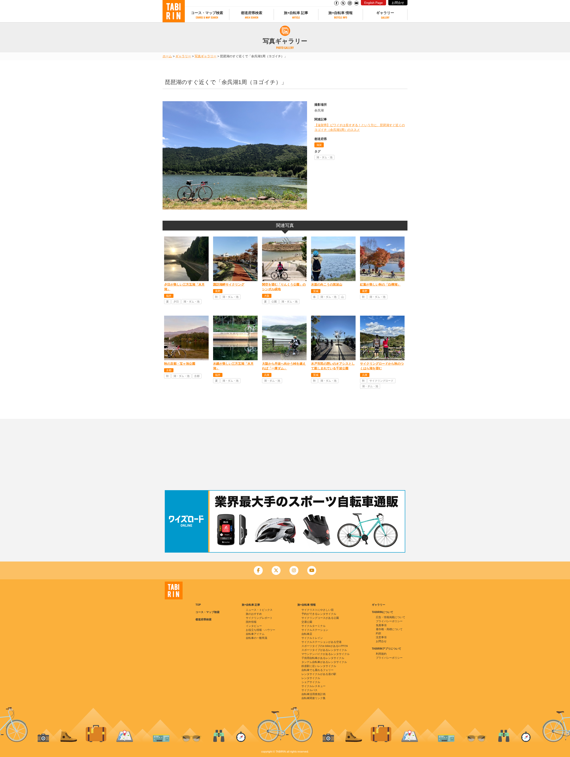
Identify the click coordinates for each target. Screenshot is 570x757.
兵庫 (266, 374)
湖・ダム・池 (324, 157)
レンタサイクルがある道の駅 (318, 674)
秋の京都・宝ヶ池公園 (179, 363)
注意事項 (381, 637)
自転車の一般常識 (256, 638)
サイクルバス (309, 690)
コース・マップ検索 (207, 13)
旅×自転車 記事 (296, 13)
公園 (274, 301)
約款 (378, 633)
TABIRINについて (382, 612)
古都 (197, 376)
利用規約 (381, 653)
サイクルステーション (314, 630)
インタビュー (254, 625)
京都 (168, 370)
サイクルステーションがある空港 (321, 642)
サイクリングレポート (259, 617)
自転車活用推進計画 (313, 694)
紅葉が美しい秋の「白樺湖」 (380, 284)
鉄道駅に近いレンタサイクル (318, 666)
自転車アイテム (255, 634)
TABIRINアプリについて (386, 648)
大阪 (266, 295)
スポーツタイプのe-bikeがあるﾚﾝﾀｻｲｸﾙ (324, 646)
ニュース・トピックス (259, 609)
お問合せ (398, 2)
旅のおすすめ (254, 613)
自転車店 (306, 634)
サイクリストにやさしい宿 (317, 609)
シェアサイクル (310, 682)
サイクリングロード (381, 380)
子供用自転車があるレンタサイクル (322, 658)
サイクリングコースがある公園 (320, 617)
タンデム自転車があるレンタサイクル (324, 662)
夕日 (176, 301)
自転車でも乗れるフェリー (317, 670)
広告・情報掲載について (390, 617)
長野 (217, 291)
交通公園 (306, 621)
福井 (168, 295)
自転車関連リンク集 (313, 698)
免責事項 (381, 625)
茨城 (315, 291)
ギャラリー (385, 13)
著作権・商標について (389, 629)
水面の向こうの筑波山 (326, 284)
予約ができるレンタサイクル (318, 613)
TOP (198, 604)
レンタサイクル (310, 678)
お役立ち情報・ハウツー (260, 630)
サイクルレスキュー (313, 686)
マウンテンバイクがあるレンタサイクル (325, 654)
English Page (373, 2)
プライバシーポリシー (389, 621)
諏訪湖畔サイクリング (228, 284)
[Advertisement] (285, 454)
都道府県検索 (251, 13)
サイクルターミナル (313, 625)
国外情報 (251, 621)
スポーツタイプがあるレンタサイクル (324, 650)
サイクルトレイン (312, 638)
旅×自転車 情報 (340, 13)
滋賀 (319, 144)
